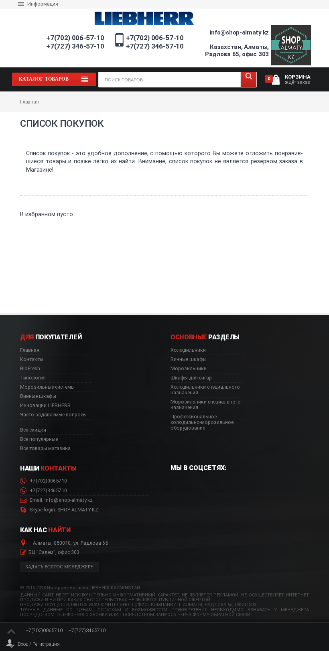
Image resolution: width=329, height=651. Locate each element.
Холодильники (188, 350)
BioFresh (30, 368)
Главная (29, 350)
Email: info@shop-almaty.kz (60, 500)
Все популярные (39, 439)
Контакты (31, 359)
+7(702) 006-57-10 (75, 38)
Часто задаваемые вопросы (53, 415)
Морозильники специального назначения (206, 404)
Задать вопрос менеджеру (60, 567)
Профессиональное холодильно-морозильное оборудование (202, 422)
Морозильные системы (47, 387)
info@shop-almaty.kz (239, 32)
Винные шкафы (38, 396)
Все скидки (33, 430)
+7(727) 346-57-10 (75, 46)
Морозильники (189, 368)
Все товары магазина (45, 448)
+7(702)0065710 (47, 481)
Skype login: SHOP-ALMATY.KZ (63, 510)
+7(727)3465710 (47, 490)
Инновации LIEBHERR (45, 405)
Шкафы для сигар (191, 378)
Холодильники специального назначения (205, 389)
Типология (33, 378)
